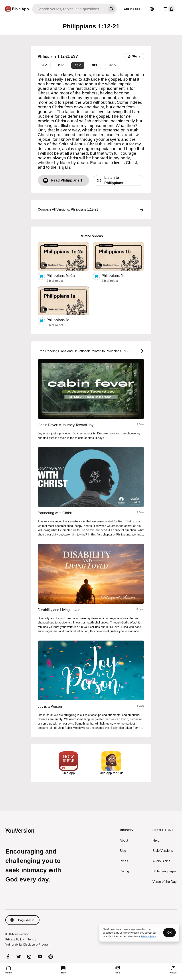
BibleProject (55, 280)
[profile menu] (168, 8)
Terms (32, 939)
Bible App (68, 773)
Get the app (132, 8)
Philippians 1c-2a (65, 275)
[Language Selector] (151, 8)
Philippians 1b (117, 275)
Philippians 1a (63, 319)
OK (169, 932)
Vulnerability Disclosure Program (27, 944)
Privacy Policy (14, 939)
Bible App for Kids (111, 773)
